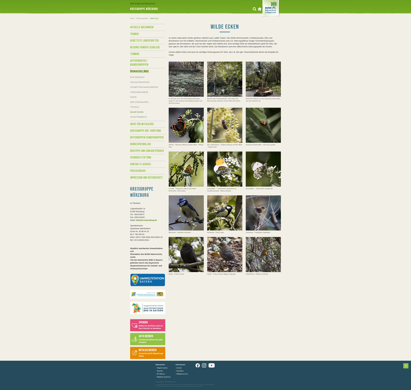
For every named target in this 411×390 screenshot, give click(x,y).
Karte (133, 97)
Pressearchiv (138, 171)
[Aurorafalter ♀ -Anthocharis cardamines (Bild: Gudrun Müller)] (263, 169)
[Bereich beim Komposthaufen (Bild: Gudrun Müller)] (224, 79)
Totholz (134, 107)
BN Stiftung (160, 374)
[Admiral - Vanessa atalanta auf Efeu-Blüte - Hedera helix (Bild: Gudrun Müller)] (186, 125)
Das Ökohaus (137, 77)
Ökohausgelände (142, 18)
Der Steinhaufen (139, 102)
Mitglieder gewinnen (163, 377)
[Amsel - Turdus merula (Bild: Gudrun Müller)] (186, 254)
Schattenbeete (138, 117)
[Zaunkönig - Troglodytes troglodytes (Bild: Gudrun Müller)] (263, 212)
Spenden (159, 371)
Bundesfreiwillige (140, 144)
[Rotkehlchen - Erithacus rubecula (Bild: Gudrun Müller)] (263, 254)
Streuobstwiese (139, 92)
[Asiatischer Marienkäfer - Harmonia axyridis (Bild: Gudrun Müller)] (263, 125)
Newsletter (180, 371)
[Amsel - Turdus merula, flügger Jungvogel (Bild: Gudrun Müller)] (224, 254)
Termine (134, 54)
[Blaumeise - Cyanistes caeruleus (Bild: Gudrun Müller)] (186, 212)
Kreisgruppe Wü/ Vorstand (145, 131)
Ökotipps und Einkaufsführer (147, 151)
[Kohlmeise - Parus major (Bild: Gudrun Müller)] (224, 212)
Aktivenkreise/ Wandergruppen (139, 63)
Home (132, 18)
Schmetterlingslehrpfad (144, 87)
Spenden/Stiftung (140, 157)
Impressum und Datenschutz (146, 178)
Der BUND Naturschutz (142, 4)
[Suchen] (254, 9)
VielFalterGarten (140, 82)
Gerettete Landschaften (144, 41)
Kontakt (179, 368)
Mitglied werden (162, 368)
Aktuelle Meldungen (142, 27)
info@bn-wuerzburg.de (146, 220)
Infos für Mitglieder (142, 124)
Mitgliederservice (182, 374)
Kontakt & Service (140, 164)
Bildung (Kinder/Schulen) (145, 47)
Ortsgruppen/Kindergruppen (147, 137)
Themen (134, 34)
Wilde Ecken (136, 112)
